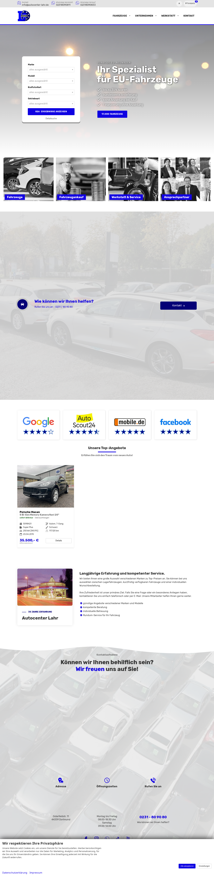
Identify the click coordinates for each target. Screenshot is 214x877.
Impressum (36, 872)
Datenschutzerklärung (14, 872)
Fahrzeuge (120, 15)
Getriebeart (34, 98)
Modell (31, 76)
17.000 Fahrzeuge (112, 114)
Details (58, 540)
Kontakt (188, 15)
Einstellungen (204, 866)
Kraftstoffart (34, 87)
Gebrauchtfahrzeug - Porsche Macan (45, 506)
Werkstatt (168, 15)
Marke (31, 64)
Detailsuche (51, 118)
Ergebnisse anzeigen (51, 111)
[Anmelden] (179, 4)
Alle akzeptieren (187, 866)
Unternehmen (144, 15)
